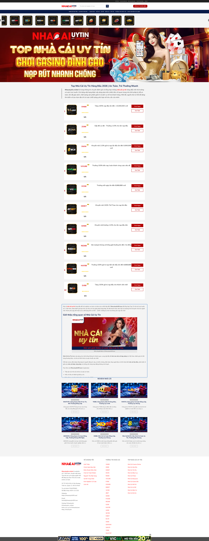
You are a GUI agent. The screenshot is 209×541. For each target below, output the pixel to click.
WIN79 (108, 527)
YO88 (107, 530)
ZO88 (107, 467)
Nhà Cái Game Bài (133, 481)
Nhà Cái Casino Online (134, 464)
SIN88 (107, 496)
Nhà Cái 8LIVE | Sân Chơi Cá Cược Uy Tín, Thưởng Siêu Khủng (133, 437)
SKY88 (108, 513)
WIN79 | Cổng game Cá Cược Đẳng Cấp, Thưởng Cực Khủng (133, 402)
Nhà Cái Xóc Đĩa (132, 467)
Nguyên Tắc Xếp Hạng (90, 476)
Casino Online (83, 11)
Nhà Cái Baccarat (133, 479)
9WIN (107, 473)
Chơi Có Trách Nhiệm (140, 1)
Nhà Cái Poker (132, 476)
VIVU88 (108, 479)
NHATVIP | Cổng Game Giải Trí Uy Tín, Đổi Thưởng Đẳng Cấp (75, 402)
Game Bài (92, 11)
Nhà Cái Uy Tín (73, 11)
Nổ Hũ (98, 11)
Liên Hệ (146, 1)
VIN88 (108, 464)
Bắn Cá (107, 11)
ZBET (107, 493)
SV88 (107, 504)
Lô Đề (102, 11)
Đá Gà (112, 11)
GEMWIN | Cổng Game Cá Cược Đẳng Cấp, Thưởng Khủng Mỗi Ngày (75, 437)
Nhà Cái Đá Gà (132, 493)
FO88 (107, 481)
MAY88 (108, 507)
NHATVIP (108, 533)
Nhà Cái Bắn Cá (132, 490)
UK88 (107, 510)
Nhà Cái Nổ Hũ (132, 484)
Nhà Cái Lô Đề (132, 487)
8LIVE (107, 519)
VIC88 (107, 490)
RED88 (108, 502)
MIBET (108, 516)
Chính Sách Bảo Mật (123, 1)
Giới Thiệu (117, 1)
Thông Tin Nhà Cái (120, 11)
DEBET (108, 470)
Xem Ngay (75, 412)
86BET (108, 487)
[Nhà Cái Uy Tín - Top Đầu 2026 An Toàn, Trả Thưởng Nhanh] (69, 6)
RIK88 (107, 476)
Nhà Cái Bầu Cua (133, 473)
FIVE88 (108, 499)
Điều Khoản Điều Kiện (131, 1)
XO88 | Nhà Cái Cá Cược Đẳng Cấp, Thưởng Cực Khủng (104, 437)
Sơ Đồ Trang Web (89, 479)
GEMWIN (108, 525)
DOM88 (108, 484)
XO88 (107, 522)
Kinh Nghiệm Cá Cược (133, 11)
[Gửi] (107, 6)
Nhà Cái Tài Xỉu (132, 470)
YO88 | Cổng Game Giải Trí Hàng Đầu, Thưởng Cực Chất (104, 402)
